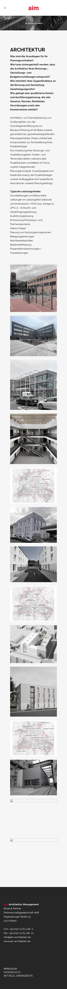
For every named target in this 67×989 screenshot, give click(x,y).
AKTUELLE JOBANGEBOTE (18, 975)
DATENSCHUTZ (12, 972)
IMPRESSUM (10, 968)
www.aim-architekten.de (17, 941)
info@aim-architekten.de (17, 937)
